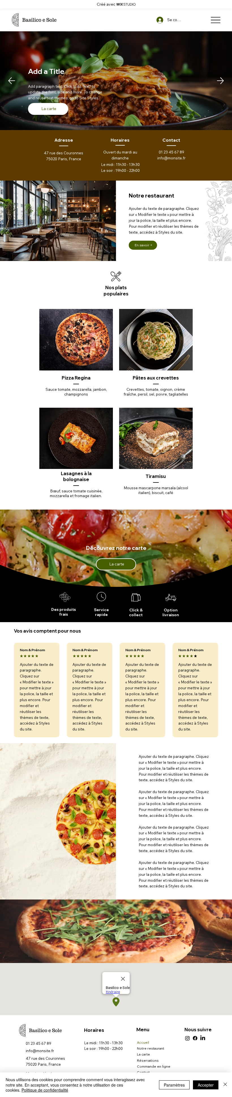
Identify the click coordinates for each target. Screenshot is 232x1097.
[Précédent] (11, 80)
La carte (143, 1054)
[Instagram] (187, 1038)
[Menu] (215, 20)
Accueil (143, 1042)
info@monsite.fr (171, 158)
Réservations (148, 1060)
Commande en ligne (153, 1066)
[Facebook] (195, 1038)
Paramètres (174, 1085)
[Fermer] (225, 1084)
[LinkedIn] (203, 1038)
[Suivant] (220, 80)
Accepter (206, 1085)
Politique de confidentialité (45, 1090)
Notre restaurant (150, 1048)
